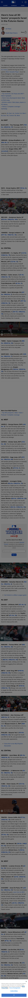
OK (14, 995)
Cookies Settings (14, 991)
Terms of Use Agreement (14, 988)
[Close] (26, 981)
